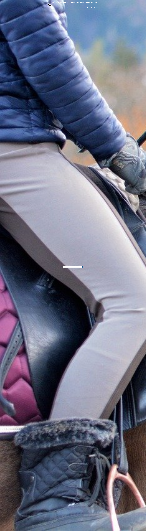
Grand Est (68, 5)
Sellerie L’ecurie (49, 5)
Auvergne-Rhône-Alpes (93, 5)
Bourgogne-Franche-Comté (92, 7)
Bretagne (84, 5)
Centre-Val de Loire (78, 5)
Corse (73, 5)
